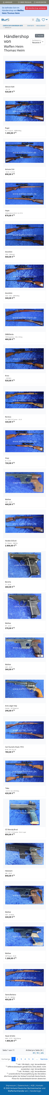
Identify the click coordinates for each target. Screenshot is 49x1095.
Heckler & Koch (11, 541)
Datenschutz (23, 1085)
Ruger (7, 128)
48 (34, 1053)
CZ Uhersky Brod (11, 829)
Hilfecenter (40, 2)
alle (42, 1053)
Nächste (44, 1059)
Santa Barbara (10, 995)
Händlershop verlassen (37, 8)
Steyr (7, 458)
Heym (7, 211)
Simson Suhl (9, 87)
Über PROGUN (25, 2)
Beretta (8, 582)
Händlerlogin (35, 1091)
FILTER (40, 36)
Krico (7, 376)
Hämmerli (8, 871)
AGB (32, 1085)
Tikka (7, 788)
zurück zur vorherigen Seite (13, 25)
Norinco (8, 417)
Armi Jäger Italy (11, 706)
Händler (8, 2)
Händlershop (40, 25)
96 (38, 1053)
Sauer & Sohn (10, 1036)
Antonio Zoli (9, 169)
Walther (8, 499)
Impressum (11, 1085)
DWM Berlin (9, 334)
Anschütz (8, 252)
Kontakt (39, 1085)
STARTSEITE (30, 25)
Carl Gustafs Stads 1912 (14, 747)
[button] (45, 20)
